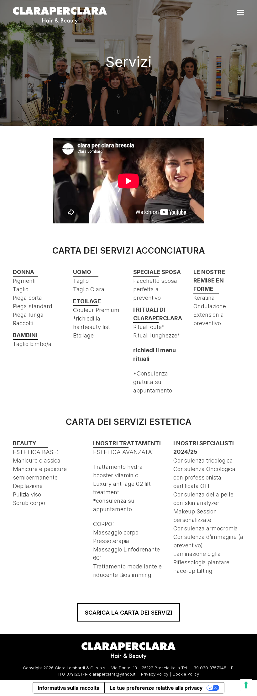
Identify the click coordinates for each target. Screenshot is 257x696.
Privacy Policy (154, 674)
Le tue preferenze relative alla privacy (156, 688)
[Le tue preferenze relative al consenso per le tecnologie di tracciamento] (246, 685)
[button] (240, 12)
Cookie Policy (185, 674)
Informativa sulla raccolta (68, 688)
